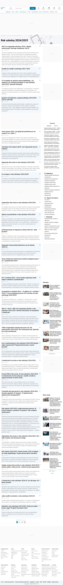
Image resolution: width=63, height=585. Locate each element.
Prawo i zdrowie (24, 559)
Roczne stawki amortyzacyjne (51, 233)
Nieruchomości (46, 11)
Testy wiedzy (13, 577)
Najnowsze (49, 125)
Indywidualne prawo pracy (16, 550)
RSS (41, 582)
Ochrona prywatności (9, 582)
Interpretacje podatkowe (50, 238)
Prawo (29, 11)
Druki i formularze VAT (49, 212)
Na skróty (54, 565)
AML (42, 561)
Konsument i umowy (25, 553)
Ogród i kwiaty (54, 556)
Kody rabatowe (55, 569)
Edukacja (52, 11)
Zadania (2, 569)
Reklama (49, 582)
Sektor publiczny (23, 11)
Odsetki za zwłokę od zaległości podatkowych (52, 223)
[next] (25, 522)
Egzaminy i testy (14, 571)
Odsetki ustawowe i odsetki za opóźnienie (51, 219)
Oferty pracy (54, 575)
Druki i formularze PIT (49, 210)
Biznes (17, 11)
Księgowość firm (4, 548)
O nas (2, 582)
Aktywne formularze (52, 198)
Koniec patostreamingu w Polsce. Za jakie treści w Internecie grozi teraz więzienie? (52, 153)
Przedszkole (13, 566)
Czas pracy (47, 199)
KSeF (56, 11)
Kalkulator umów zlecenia (50, 182)
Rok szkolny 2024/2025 (16, 35)
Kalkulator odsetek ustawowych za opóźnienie (52, 187)
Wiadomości (54, 550)
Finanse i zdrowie (35, 558)
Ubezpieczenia (14, 553)
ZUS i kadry (3, 555)
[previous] (17, 522)
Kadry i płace (3, 572)
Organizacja (3, 566)
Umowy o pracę (48, 201)
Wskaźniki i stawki (46, 565)
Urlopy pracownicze (49, 203)
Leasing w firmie (35, 556)
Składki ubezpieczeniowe (46, 569)
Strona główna (4, 35)
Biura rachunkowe (46, 548)
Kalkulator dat (48, 193)
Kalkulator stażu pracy (36, 572)
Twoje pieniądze (35, 11)
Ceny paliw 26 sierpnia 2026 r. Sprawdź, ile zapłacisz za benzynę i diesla (52, 167)
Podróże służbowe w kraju (47, 566)
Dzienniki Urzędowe (25, 569)
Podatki (2, 550)
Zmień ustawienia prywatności (22, 582)
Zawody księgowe (4, 556)
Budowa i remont (55, 555)
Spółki (33, 552)
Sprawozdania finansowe (46, 559)
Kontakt (44, 582)
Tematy (9, 35)
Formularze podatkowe (50, 214)
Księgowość (8, 11)
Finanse (53, 553)
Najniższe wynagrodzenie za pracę (52, 226)
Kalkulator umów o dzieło (50, 184)
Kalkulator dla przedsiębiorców (51, 178)
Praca (22, 556)
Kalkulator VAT (48, 195)
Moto (40, 11)
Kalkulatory (49, 173)
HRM (12, 558)
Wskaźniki (49, 217)
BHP (12, 556)
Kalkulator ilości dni (49, 191)
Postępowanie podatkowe (50, 208)
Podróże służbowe (45, 571)
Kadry (13, 11)
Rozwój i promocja (4, 571)
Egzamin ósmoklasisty (15, 575)
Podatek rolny (48, 235)
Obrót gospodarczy (4, 553)
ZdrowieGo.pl (54, 566)
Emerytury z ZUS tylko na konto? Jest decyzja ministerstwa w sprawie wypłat (52, 163)
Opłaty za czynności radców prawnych (51, 230)
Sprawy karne (24, 552)
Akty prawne (24, 565)
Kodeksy (23, 575)
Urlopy (12, 555)
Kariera (37, 582)
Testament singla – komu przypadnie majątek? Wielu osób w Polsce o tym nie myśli (52, 157)
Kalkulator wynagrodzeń (50, 180)
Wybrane (56, 125)
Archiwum (54, 568)
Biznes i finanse (35, 550)
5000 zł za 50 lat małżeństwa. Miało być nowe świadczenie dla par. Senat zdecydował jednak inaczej (52, 160)
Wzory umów (54, 571)
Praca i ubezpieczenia (36, 553)
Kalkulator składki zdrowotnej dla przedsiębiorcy (52, 176)
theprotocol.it (54, 574)
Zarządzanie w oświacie (15, 572)
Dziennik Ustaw (24, 566)
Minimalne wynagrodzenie (47, 568)
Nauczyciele (13, 569)
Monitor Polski (24, 568)
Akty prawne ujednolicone (26, 574)
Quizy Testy (47, 237)
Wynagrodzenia (48, 205)
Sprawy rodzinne (24, 550)
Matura (12, 574)
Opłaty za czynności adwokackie (52, 227)
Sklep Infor (23, 558)
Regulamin (32, 582)
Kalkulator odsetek (35, 571)
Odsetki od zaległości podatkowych (52, 189)
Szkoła (12, 568)
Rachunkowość (48, 207)
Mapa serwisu (55, 582)
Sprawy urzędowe (24, 555)
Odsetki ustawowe (45, 572)
